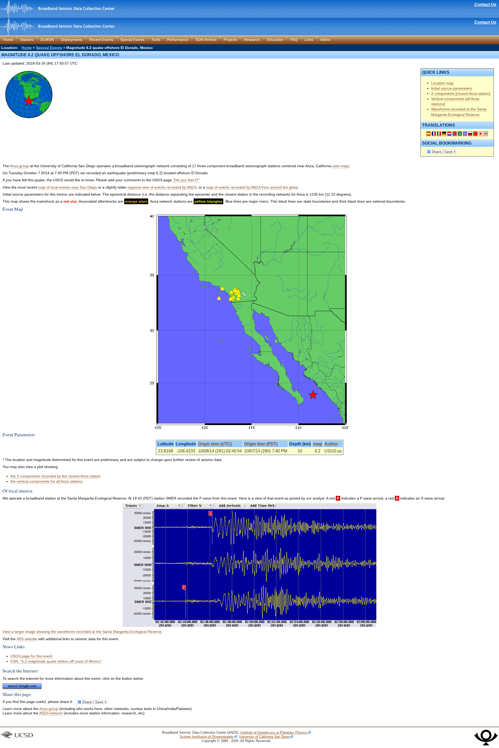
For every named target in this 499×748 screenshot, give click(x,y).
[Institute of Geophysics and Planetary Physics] (486, 744)
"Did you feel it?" (186, 180)
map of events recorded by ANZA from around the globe (252, 187)
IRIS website (27, 639)
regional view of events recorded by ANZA (162, 187)
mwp (317, 444)
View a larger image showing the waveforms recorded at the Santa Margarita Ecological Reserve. (82, 631)
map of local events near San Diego (67, 187)
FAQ (294, 40)
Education (275, 40)
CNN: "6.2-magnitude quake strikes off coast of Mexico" (56, 661)
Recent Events (101, 40)
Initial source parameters (451, 88)
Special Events (132, 40)
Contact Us (485, 4)
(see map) (340, 166)
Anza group (19, 166)
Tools (156, 40)
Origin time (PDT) (261, 444)
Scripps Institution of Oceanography (207, 737)
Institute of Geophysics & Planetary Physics (273, 732)
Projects (230, 40)
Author (331, 444)
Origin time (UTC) (215, 444)
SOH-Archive (206, 40)
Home (8, 40)
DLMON (47, 40)
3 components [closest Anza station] (460, 93)
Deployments (71, 40)
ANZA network (51, 713)
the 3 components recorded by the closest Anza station (55, 476)
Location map (442, 83)
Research (252, 40)
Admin (325, 40)
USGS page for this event (31, 656)
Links (309, 40)
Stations (27, 40)
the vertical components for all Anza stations (46, 481)
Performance (177, 40)
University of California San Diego (264, 737)
